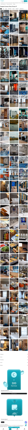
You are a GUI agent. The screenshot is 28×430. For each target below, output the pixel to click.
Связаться (24, 429)
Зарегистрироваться (14, 393)
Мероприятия (17, 2)
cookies (12, 426)
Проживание (2, 2)
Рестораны (9, 2)
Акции (7, 2)
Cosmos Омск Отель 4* (9, 4)
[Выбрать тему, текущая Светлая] (21, 1)
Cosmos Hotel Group (3, 4)
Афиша (14, 2)
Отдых (5, 2)
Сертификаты (17, 429)
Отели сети (3, 429)
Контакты (20, 2)
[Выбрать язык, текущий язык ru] (23, 1)
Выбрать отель (10, 429)
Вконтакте (6, 424)
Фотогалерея (23, 2)
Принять (14, 427)
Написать (2, 422)
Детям (12, 2)
